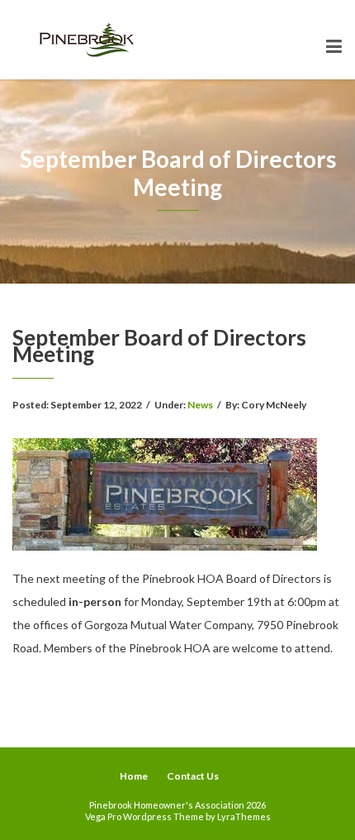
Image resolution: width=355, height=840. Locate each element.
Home (134, 776)
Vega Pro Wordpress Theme (144, 816)
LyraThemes (244, 816)
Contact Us (193, 776)
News (200, 405)
